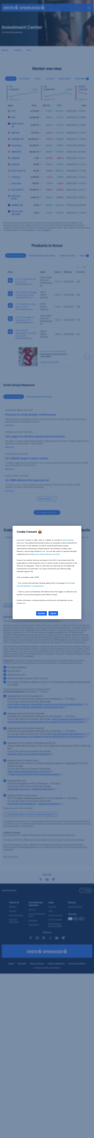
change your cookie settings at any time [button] (44, 554)
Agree (53, 613)
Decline (41, 613)
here (43, 551)
